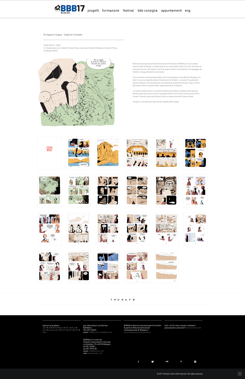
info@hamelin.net (96, 351)
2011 (68, 327)
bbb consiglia (148, 10)
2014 (71, 330)
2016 (45, 332)
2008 (50, 327)
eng (187, 10)
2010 (62, 327)
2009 (56, 327)
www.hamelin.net (94, 353)
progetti (93, 10)
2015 (76, 330)
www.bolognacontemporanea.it (137, 332)
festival (128, 10)
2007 (45, 327)
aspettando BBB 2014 (57, 330)
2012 (74, 327)
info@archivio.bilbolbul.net (100, 332)
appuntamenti (171, 10)
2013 (45, 330)
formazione (110, 10)
